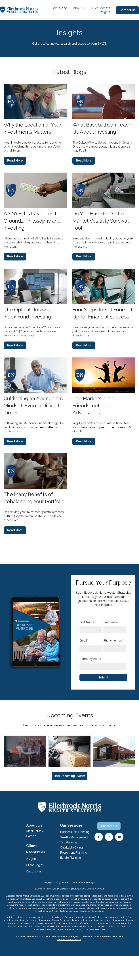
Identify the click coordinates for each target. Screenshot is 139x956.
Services (57, 8)
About (77, 8)
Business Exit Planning (75, 832)
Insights (105, 12)
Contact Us (109, 826)
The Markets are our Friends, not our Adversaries (95, 406)
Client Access (101, 8)
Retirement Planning (73, 852)
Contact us (127, 10)
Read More (15, 160)
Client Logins (35, 865)
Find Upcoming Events (69, 776)
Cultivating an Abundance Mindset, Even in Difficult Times (33, 406)
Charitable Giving (71, 847)
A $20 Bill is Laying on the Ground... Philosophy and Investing (33, 221)
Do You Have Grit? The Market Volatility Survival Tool (100, 221)
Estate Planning (70, 857)
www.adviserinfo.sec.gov (69, 939)
